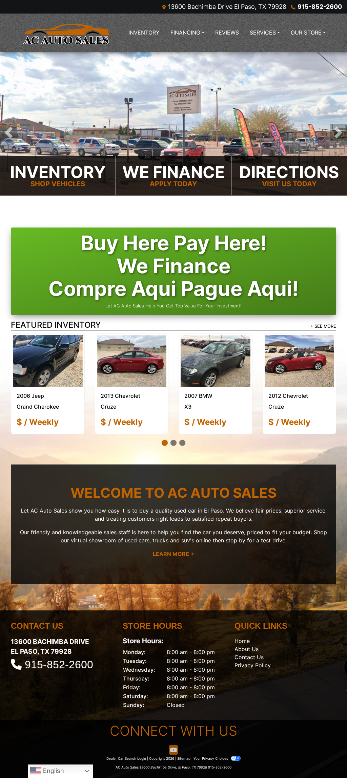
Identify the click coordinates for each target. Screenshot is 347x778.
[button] (8, 132)
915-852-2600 (320, 6)
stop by (235, 525)
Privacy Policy (252, 650)
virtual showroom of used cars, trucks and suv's (132, 525)
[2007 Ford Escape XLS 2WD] (215, 353)
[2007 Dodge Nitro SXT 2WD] (299, 353)
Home (242, 626)
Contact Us (249, 642)
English (52, 770)
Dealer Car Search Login (126, 743)
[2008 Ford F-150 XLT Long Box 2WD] (131, 353)
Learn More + (173, 539)
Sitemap (183, 743)
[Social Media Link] (173, 735)
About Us (246, 634)
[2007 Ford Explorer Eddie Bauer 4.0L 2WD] (47, 353)
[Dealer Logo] (67, 32)
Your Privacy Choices (211, 743)
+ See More (323, 326)
